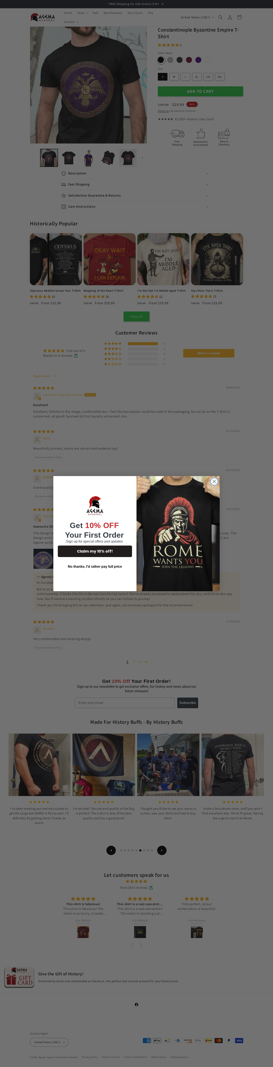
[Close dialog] (214, 481)
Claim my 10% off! (95, 551)
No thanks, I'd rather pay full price (95, 566)
